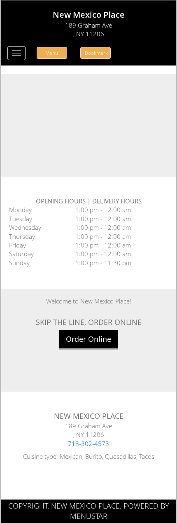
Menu (51, 52)
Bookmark (96, 52)
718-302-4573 (88, 443)
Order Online (88, 339)
